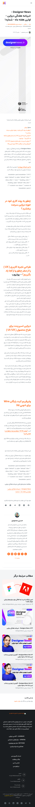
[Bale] (30, 803)
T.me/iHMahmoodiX (15, 781)
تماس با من (16, 763)
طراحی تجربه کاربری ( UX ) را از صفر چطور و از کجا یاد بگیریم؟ (17, 271)
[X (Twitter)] (24, 505)
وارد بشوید (17, 701)
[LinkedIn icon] (25, 554)
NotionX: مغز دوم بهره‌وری (17, 743)
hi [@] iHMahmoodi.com (15, 776)
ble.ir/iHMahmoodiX (15, 787)
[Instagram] (21, 803)
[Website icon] (19, 554)
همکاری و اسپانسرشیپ (16, 746)
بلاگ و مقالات (16, 759)
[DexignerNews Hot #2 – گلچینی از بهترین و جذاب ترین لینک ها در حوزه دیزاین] (17, 672)
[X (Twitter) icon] (15, 554)
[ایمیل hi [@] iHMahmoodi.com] (24, 774)
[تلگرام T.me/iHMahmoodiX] (23, 780)
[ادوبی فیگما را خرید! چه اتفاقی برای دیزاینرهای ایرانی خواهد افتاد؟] (17, 588)
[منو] (31, 3)
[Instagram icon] (12, 554)
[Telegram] (15, 505)
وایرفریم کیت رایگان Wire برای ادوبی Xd (17, 403)
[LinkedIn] (19, 505)
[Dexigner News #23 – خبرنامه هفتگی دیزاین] (17, 616)
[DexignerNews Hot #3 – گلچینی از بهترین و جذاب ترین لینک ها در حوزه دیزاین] (17, 643)
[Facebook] (28, 505)
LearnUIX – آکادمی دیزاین (16, 736)
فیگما (3, 604)
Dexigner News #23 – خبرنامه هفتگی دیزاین (20, 628)
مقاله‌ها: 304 (17, 558)
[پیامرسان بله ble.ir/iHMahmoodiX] (23, 786)
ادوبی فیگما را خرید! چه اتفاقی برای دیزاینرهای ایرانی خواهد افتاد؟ (18, 600)
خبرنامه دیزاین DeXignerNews (13, 604)
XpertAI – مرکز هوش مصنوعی (16, 739)
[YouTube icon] (8, 554)
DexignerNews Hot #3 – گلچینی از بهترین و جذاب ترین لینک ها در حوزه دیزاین (18, 656)
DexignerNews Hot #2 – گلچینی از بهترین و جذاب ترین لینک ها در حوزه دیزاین (18, 684)
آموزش (23, 604)
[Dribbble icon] (22, 554)
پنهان (25, 127)
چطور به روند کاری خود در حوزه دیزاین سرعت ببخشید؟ (18, 205)
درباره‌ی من (16, 766)
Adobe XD (28, 604)
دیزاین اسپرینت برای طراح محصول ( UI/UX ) (18, 328)
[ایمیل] (5, 505)
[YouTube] (5, 803)
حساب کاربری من (16, 756)
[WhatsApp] (10, 505)
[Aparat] (9, 803)
